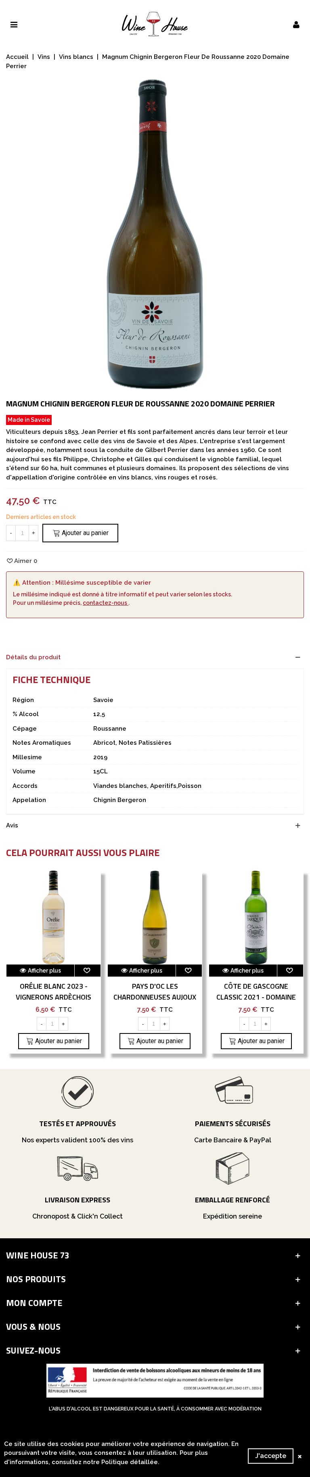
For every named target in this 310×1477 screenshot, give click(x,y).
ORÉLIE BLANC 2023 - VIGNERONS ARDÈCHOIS (53, 991)
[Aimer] (88, 971)
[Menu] (13, 24)
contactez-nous (105, 603)
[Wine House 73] (155, 24)
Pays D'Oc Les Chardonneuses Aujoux (154, 991)
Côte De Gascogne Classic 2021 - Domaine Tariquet (256, 997)
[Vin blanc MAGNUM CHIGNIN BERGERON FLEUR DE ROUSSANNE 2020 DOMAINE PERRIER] (155, 384)
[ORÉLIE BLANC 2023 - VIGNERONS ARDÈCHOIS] (53, 918)
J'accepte (270, 1456)
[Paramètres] (296, 24)
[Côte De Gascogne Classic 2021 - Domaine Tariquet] (256, 918)
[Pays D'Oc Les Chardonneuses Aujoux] (155, 918)
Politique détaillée (129, 1462)
